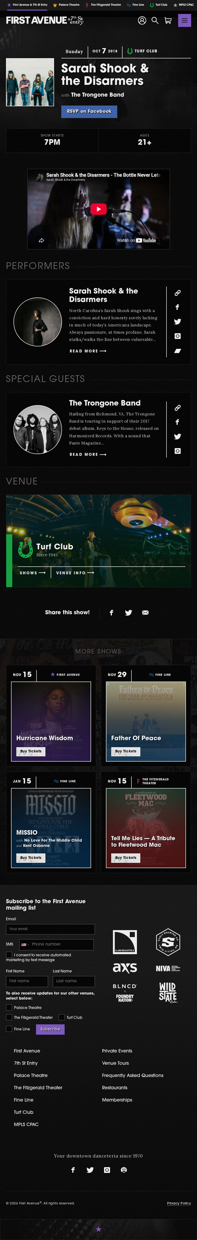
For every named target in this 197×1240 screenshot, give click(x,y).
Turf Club (74, 1018)
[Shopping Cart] (168, 20)
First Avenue (27, 1051)
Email (11, 919)
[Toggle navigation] (184, 20)
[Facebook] (178, 307)
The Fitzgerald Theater (33, 1018)
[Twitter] (178, 322)
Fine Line (21, 1029)
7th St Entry (26, 1063)
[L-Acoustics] (125, 942)
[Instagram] (178, 336)
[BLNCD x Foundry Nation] (125, 993)
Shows (28, 573)
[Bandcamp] (178, 351)
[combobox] (25, 944)
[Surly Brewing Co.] (168, 942)
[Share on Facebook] (112, 613)
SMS (9, 944)
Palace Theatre (27, 1008)
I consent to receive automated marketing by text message (38, 958)
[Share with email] (145, 613)
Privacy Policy (179, 1203)
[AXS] (125, 968)
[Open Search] (155, 20)
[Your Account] (142, 20)
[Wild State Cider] (168, 993)
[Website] (178, 293)
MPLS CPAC (26, 1125)
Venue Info (71, 573)
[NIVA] (168, 968)
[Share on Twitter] (129, 613)
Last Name (62, 971)
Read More (84, 351)
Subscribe (50, 1029)
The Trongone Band (105, 403)
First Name (15, 971)
